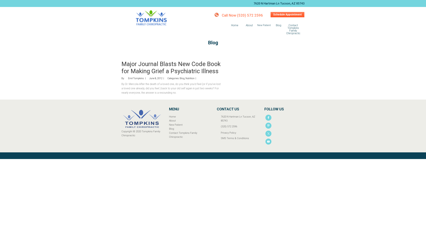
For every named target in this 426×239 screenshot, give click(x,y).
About (172, 120)
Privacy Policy (228, 132)
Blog (182, 78)
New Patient (176, 124)
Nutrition (190, 78)
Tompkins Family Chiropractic (151, 18)
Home (172, 116)
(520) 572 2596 (229, 126)
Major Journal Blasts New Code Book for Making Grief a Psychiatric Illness (171, 68)
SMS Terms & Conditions (235, 138)
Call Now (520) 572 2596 (242, 15)
